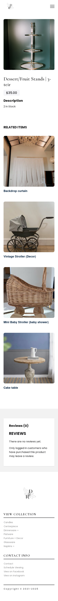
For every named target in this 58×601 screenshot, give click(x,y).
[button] (52, 6)
